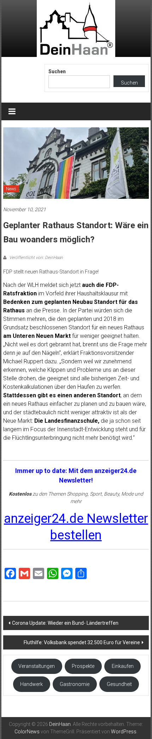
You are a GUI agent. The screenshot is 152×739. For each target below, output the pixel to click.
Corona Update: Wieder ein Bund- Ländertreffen (65, 623)
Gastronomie (74, 684)
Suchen (57, 71)
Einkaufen (123, 666)
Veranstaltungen (36, 666)
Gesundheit (119, 684)
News (11, 188)
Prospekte (83, 666)
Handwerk (31, 684)
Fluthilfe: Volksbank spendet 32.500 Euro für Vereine (82, 642)
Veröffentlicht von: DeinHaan (35, 257)
